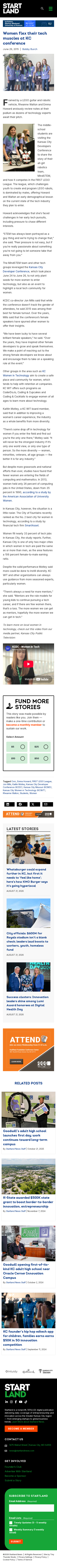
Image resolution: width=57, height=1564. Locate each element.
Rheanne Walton (11, 793)
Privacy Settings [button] (25, 1557)
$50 (36, 758)
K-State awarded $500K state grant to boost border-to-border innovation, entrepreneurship (28, 1202)
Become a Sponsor (15, 1475)
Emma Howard (24, 781)
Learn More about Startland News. (28, 1421)
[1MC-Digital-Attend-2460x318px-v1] (28, 814)
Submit (16, 1541)
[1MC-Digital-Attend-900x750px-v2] (28, 1030)
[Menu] (50, 8)
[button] (42, 8)
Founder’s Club (13, 1466)
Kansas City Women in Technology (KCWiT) (24, 790)
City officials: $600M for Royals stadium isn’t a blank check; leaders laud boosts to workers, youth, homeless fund (27, 941)
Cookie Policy (9, 1560)
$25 (36, 746)
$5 (12, 746)
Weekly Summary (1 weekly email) (26, 1531)
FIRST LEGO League (42, 781)
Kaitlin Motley (18, 784)
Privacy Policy (41, 1557)
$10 (13, 758)
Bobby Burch (29, 49)
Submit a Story (13, 1480)
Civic (13, 781)
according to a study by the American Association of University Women (27, 496)
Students (24, 793)
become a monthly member (24, 724)
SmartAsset (32, 525)
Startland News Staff (16, 1149)
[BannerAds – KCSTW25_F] (28, 23)
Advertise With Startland (18, 1471)
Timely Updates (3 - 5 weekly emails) (27, 1524)
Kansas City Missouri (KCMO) (38, 787)
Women (33, 793)
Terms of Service (24, 1560)
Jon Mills (7, 784)
